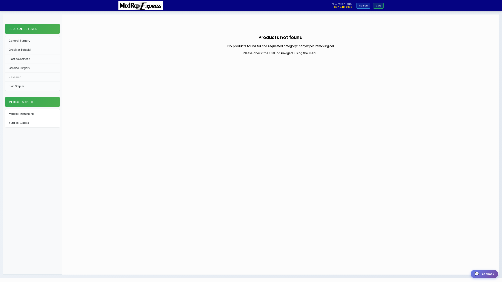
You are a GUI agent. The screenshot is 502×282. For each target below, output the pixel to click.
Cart (378, 5)
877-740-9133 (343, 6)
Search (363, 5)
